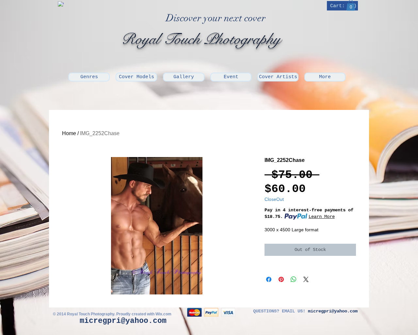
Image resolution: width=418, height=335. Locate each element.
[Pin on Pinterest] (281, 279)
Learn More (322, 216)
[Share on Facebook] (269, 279)
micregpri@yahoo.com (123, 321)
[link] (343, 6)
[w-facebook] (61, 4)
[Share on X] (306, 279)
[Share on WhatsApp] (293, 279)
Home (69, 133)
